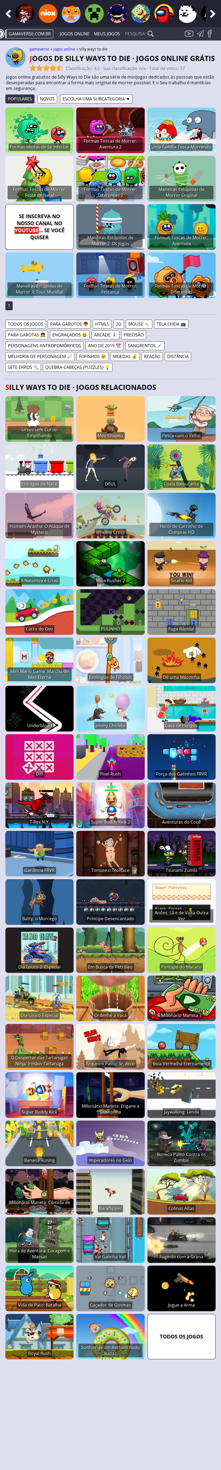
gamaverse (39, 49)
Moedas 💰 (125, 356)
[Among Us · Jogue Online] (163, 13)
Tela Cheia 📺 (171, 324)
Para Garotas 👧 (27, 335)
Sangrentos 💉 (145, 346)
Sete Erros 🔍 (23, 367)
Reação (152, 356)
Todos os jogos (25, 324)
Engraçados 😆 (69, 335)
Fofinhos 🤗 (92, 356)
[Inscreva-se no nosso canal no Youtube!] (189, 37)
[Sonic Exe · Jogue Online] (117, 13)
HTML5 (102, 324)
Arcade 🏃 (105, 335)
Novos (47, 99)
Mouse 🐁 (139, 324)
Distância (178, 356)
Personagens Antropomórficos (44, 346)
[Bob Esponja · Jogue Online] (140, 13)
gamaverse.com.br (30, 34)
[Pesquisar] (151, 34)
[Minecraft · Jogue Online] (94, 13)
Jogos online (74, 34)
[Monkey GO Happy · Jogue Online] (71, 13)
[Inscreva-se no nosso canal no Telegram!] (201, 37)
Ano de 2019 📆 (104, 346)
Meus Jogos (107, 34)
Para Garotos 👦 (69, 324)
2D (119, 324)
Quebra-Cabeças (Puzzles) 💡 (77, 367)
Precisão (134, 335)
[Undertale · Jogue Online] (187, 13)
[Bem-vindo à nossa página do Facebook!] (212, 37)
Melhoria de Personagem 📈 (40, 356)
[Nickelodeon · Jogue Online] (48, 13)
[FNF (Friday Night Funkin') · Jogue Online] (24, 13)
